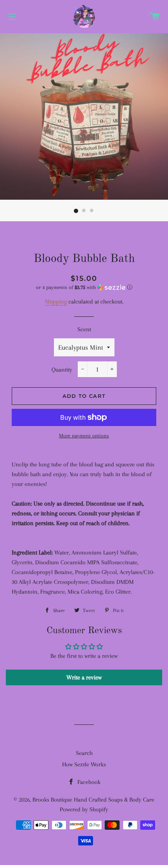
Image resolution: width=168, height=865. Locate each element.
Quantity (62, 369)
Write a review (84, 677)
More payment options (84, 436)
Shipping (56, 301)
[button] (84, 287)
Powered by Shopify (84, 809)
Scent (84, 329)
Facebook (88, 782)
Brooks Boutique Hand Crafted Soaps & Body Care (93, 799)
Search (84, 753)
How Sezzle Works (84, 764)
